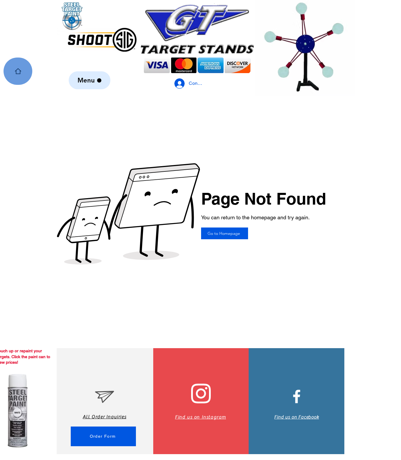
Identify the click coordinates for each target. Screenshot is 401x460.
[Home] (18, 71)
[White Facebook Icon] (297, 396)
